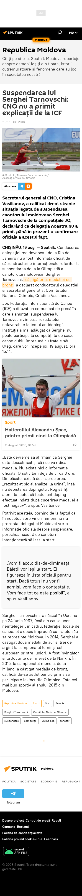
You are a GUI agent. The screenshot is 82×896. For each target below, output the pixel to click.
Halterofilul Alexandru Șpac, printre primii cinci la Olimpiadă (40, 432)
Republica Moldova (15, 703)
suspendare (11, 720)
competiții (30, 720)
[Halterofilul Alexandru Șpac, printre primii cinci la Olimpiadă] (41, 388)
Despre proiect (13, 820)
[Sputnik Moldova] (13, 34)
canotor (64, 720)
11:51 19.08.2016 (13, 122)
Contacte (8, 827)
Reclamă (23, 827)
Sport (10, 422)
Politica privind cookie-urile (22, 839)
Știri (47, 703)
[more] (74, 444)
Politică (9, 781)
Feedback (51, 839)
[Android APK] (16, 852)
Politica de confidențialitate (22, 833)
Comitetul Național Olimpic (50, 712)
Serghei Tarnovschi (16, 712)
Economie (49, 781)
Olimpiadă (48, 720)
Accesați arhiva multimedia (18, 178)
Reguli (56, 820)
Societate (28, 781)
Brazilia (60, 703)
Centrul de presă (38, 820)
